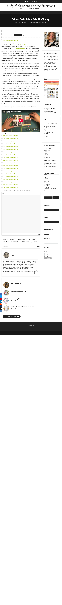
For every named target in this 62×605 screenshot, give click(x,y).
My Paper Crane (48, 159)
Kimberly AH (47, 157)
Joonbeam (46, 153)
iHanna (45, 151)
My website (46, 135)
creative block (21, 239)
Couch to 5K (47, 180)
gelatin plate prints (20, 48)
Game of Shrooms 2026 (16, 283)
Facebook (46, 128)
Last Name (46, 247)
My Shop (46, 133)
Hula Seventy (47, 150)
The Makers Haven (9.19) (50, 112)
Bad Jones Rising (48, 149)
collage (12, 239)
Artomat (46, 125)
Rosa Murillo (47, 162)
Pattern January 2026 (16, 299)
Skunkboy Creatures (49, 164)
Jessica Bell (23, 44)
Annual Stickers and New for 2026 (18, 291)
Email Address (47, 238)
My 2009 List (47, 184)
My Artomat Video (48, 132)
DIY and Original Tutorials (50, 126)
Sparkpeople (47, 190)
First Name (46, 242)
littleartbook (26, 241)
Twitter (45, 138)
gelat (5, 241)
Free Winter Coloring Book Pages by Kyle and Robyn (22, 306)
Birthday (46, 251)
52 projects (46, 177)
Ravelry (46, 136)
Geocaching (47, 181)
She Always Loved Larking (50, 163)
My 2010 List (46, 185)
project (35, 241)
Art (5, 239)
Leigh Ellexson (47, 110)
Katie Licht (46, 154)
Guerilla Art (46, 183)
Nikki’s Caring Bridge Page (50, 160)
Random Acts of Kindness (50, 188)
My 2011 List (46, 187)
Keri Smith (46, 156)
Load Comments (12, 316)
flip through (32, 239)
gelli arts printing (15, 241)
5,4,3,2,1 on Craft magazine (50, 123)
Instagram (46, 130)
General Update (21, 32)
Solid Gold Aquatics (48, 111)
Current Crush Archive (49, 108)
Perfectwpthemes (56, 333)
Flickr (45, 129)
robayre (26, 35)
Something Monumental (50, 166)
